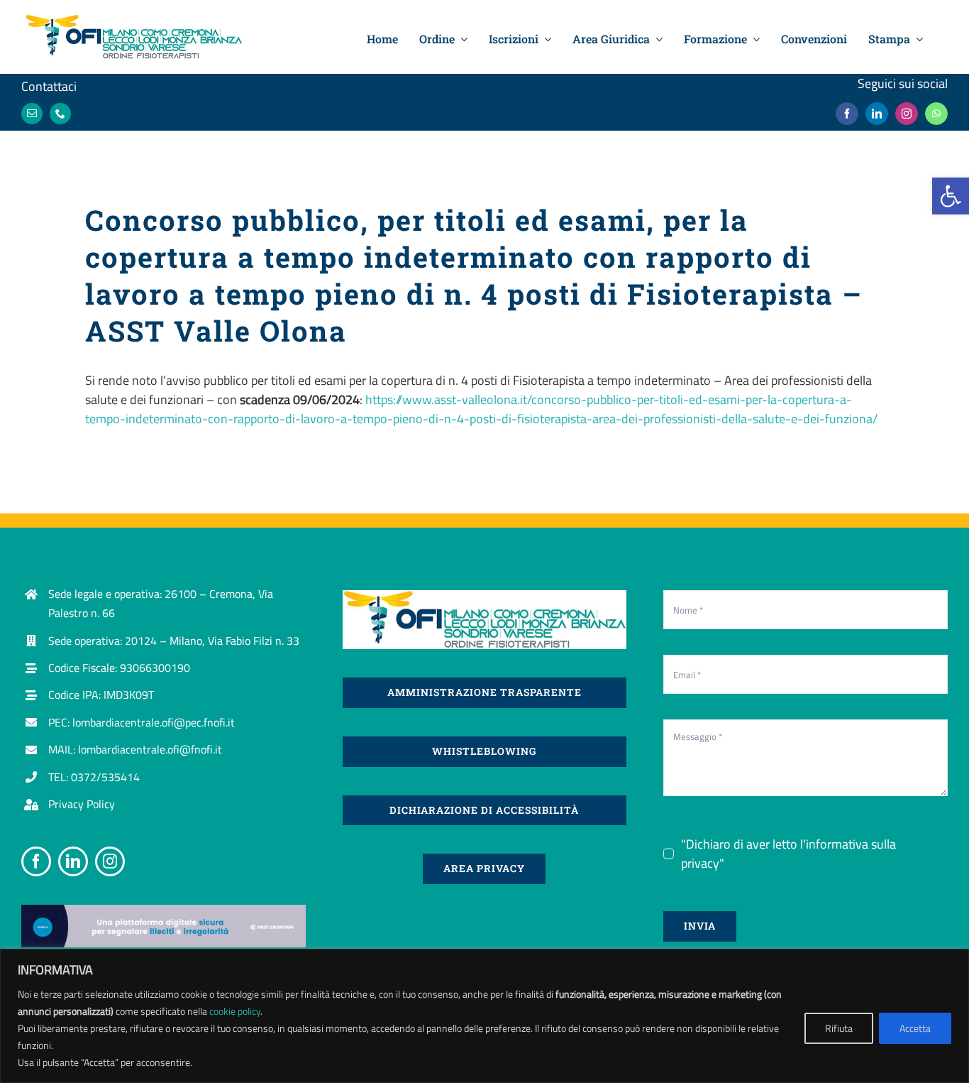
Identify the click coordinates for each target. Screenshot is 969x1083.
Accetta (915, 1028)
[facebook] (847, 113)
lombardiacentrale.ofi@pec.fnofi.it (153, 722)
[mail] (32, 113)
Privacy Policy (81, 803)
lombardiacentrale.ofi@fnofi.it (150, 749)
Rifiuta (839, 1028)
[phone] (60, 113)
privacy (700, 863)
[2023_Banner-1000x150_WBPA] (163, 910)
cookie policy (234, 1010)
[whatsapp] (936, 113)
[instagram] (906, 113)
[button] (950, 196)
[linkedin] (876, 113)
